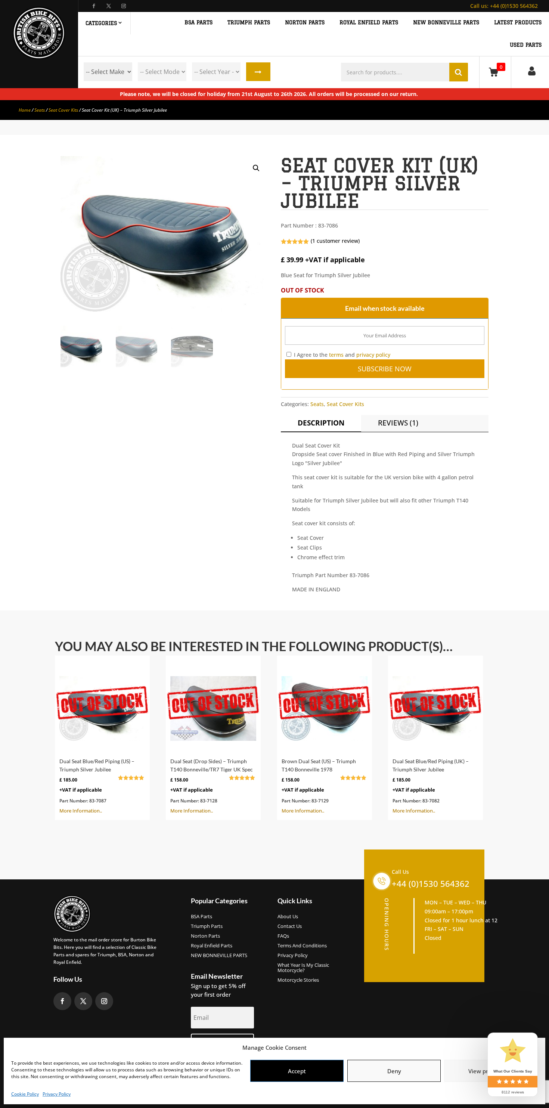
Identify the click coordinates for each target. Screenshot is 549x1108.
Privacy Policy (57, 1094)
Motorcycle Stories (298, 980)
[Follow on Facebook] (94, 6)
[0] (495, 71)
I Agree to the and (341, 354)
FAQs (283, 936)
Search (258, 71)
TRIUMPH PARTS (248, 22)
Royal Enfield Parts (211, 946)
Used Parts (526, 45)
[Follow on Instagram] (124, 6)
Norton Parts (205, 936)
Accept (297, 1071)
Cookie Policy (25, 1094)
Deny (394, 1071)
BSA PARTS (198, 22)
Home (25, 110)
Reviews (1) (398, 423)
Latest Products (518, 22)
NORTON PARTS (305, 22)
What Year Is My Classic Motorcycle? (303, 968)
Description (321, 423)
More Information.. (98, 786)
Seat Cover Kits (63, 110)
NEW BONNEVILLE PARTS (446, 22)
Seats (39, 110)
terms (336, 354)
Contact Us (289, 926)
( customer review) (335, 240)
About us (287, 917)
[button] (256, 168)
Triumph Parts (207, 926)
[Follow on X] (109, 6)
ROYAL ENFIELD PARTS (368, 22)
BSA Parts (201, 917)
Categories (101, 23)
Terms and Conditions (302, 946)
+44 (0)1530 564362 (504, 5)
